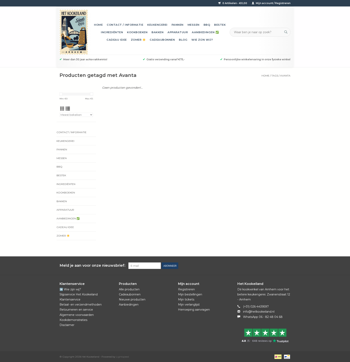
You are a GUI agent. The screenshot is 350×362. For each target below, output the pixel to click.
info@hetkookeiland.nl (258, 311)
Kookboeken (137, 32)
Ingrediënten (112, 32)
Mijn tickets (186, 299)
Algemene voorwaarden (77, 315)
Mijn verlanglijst (189, 304)
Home (98, 24)
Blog (183, 39)
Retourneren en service (76, 309)
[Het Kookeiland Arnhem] (74, 32)
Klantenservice (70, 299)
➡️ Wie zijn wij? (70, 289)
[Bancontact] (286, 356)
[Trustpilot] (264, 335)
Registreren (186, 289)
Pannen (178, 24)
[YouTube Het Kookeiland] (280, 265)
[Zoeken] (285, 32)
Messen (194, 24)
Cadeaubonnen (162, 39)
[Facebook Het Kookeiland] (265, 265)
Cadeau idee (117, 39)
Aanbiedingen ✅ (205, 32)
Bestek (220, 24)
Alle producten (129, 289)
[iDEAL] (277, 356)
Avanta (285, 75)
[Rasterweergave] (62, 108)
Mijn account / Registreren (272, 3)
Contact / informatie (125, 24)
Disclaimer (67, 325)
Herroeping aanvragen (194, 309)
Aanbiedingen (129, 304)
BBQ (207, 24)
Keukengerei (157, 24)
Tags (274, 75)
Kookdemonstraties (73, 320)
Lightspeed (122, 356)
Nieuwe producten (132, 299)
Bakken (157, 32)
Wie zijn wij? (202, 39)
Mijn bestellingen (190, 294)
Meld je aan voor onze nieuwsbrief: (92, 265)
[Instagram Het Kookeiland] (287, 265)
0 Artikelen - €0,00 (235, 3)
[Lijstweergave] (68, 108)
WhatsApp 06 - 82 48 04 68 (263, 317)
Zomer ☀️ (138, 39)
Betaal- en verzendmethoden (81, 304)
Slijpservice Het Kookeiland (79, 294)
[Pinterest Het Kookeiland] (272, 265)
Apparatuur (178, 32)
